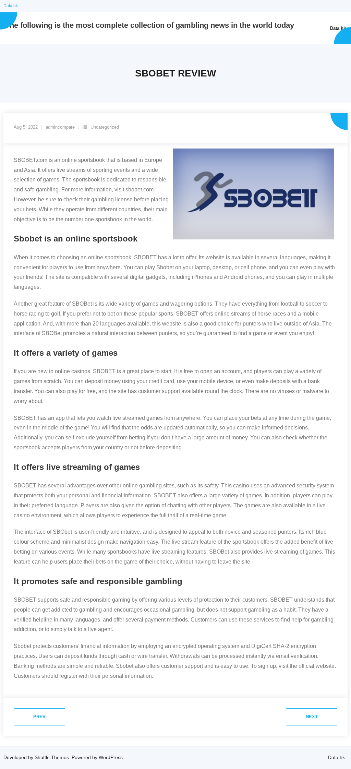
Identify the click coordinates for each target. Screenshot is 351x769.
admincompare (60, 127)
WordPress (111, 757)
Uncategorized (104, 127)
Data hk (10, 5)
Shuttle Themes (52, 757)
